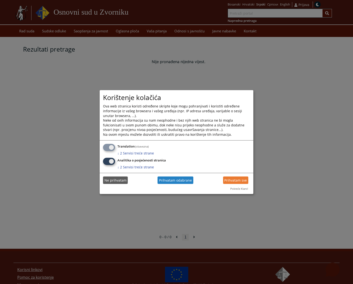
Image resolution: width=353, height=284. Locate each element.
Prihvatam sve (235, 180)
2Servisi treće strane (135, 153)
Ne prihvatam (115, 180)
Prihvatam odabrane (175, 180)
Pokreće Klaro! (239, 188)
